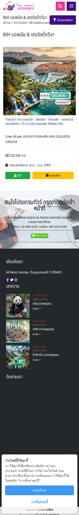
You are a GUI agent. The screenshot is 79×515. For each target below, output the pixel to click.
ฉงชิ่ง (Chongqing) (43, 329)
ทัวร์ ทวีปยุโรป (20, 22)
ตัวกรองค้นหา (64, 20)
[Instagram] (15, 280)
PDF (19, 175)
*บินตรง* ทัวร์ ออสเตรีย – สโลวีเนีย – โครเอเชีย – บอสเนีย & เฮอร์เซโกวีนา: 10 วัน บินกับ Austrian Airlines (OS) (39, 121)
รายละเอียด (54, 175)
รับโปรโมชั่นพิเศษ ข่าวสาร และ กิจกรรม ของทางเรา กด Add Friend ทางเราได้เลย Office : (39, 222)
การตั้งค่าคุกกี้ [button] (39, 501)
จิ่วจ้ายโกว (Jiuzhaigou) (46, 354)
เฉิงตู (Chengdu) (42, 303)
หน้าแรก (7, 22)
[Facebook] (7, 280)
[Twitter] (11, 280)
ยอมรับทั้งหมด (40, 490)
